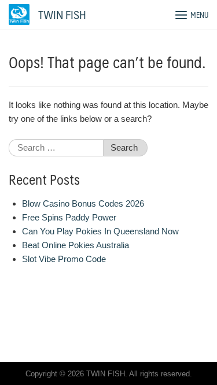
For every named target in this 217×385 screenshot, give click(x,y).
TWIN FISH (62, 14)
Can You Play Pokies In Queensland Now (100, 231)
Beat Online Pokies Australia (75, 245)
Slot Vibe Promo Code (64, 259)
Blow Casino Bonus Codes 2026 (83, 203)
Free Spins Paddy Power (69, 217)
